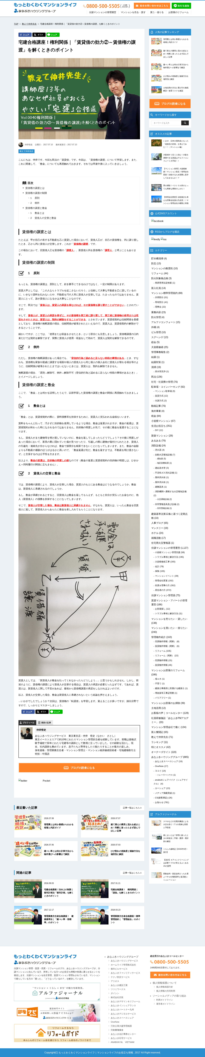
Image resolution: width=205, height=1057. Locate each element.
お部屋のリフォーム (178, 12)
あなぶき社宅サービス (121, 1038)
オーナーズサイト (160, 752)
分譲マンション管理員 (163, 595)
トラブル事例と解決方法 (166, 557)
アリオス (115, 981)
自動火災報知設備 (163, 454)
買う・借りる (157, 12)
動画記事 (156, 406)
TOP (16, 24)
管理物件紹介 (158, 637)
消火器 (158, 450)
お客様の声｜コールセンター (166, 713)
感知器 (160, 459)
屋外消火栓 (160, 482)
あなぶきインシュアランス (123, 1005)
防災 (153, 263)
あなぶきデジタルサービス (123, 1014)
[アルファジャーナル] (57, 992)
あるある (156, 440)
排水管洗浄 (160, 371)
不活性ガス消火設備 (164, 472)
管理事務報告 (158, 352)
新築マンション (159, 435)
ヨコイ (158, 771)
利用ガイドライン (164, 1000)
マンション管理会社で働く (165, 727)
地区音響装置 (163, 463)
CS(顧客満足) (161, 797)
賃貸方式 (159, 396)
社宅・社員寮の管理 (162, 382)
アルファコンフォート (163, 322)
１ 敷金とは (37, 213)
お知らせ (159, 802)
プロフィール (28, 722)
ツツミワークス (118, 989)
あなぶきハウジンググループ (166, 757)
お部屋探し (160, 609)
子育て (158, 683)
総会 (153, 342)
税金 (153, 416)
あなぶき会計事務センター (123, 1034)
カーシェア (160, 788)
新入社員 (156, 288)
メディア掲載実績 (163, 793)
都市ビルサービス (119, 969)
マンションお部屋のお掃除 (165, 703)
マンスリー (157, 528)
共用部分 (159, 297)
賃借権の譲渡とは (35, 188)
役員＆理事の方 (162, 585)
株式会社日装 (117, 997)
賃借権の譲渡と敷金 (36, 208)
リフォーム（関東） (164, 655)
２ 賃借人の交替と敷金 (43, 218)
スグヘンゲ (157, 337)
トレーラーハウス (165, 775)
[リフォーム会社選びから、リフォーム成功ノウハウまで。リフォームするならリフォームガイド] (57, 1033)
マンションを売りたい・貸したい (169, 619)
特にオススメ (158, 747)
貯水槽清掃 (157, 258)
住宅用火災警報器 (160, 543)
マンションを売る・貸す (133, 12)
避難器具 (159, 487)
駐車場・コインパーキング (165, 387)
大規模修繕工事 (162, 561)
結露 (153, 357)
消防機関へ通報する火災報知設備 (171, 491)
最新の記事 (46, 722)
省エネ (158, 679)
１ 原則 (34, 198)
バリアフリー (161, 698)
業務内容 (156, 312)
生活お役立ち (158, 426)
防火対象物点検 (159, 278)
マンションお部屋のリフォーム (168, 670)
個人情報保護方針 (164, 987)
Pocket (46, 780)
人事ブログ (157, 523)
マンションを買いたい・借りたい (169, 628)
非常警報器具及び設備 (165, 504)
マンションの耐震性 (162, 268)
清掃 (153, 367)
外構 (153, 327)
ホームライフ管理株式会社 (123, 965)
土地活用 (156, 708)
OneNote (159, 766)
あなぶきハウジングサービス (124, 961)
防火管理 (156, 317)
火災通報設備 (163, 499)
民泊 (153, 376)
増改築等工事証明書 (164, 693)
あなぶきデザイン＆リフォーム (125, 1001)
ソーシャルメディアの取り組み (169, 995)
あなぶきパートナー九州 (122, 1009)
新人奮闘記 (157, 732)
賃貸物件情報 (161, 665)
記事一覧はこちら (131, 808)
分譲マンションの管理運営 (102, 12)
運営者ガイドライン (165, 1004)
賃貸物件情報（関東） (165, 646)
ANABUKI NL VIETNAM (122, 1042)
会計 (157, 566)
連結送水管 (160, 468)
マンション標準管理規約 (164, 293)
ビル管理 (156, 332)
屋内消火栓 (160, 477)
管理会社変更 (161, 580)
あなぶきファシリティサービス (125, 973)
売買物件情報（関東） (165, 641)
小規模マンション (160, 421)
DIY (156, 430)
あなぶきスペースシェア (166, 761)
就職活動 (156, 538)
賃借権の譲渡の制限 (36, 193)
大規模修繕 (157, 347)
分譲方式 (159, 400)
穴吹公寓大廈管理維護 (121, 1026)
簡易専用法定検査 (163, 283)
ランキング (157, 742)
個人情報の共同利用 (165, 991)
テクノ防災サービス (120, 977)
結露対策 (156, 362)
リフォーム (157, 273)
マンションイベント (164, 576)
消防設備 (156, 445)
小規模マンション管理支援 (167, 552)
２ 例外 (34, 203)
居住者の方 (160, 590)
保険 (157, 571)
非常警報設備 (163, 508)
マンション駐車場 (163, 391)
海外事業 (156, 411)
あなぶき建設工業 (119, 985)
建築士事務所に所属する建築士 (169, 688)
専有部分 (159, 302)
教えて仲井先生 (29, 24)
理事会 (158, 307)
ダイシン (115, 993)
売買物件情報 (161, 660)
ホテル (154, 533)
